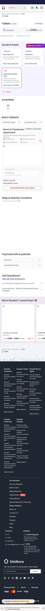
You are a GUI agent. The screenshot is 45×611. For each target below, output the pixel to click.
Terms (23, 587)
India (9, 538)
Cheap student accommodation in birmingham (35, 407)
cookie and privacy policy (13, 609)
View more (8, 412)
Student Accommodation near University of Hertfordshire (10, 465)
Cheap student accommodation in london (35, 377)
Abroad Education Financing (20, 502)
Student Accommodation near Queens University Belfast (10, 446)
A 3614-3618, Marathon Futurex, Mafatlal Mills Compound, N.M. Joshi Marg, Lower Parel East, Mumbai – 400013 (32, 550)
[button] (10, 183)
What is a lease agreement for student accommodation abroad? (23, 441)
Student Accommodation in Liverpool (23, 403)
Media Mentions (15, 491)
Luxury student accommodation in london (35, 400)
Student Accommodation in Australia (10, 384)
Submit (35, 571)
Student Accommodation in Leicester (23, 389)
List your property (16, 484)
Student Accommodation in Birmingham (23, 396)
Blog (11, 527)
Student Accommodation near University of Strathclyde (10, 455)
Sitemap (34, 587)
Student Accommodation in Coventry (23, 382)
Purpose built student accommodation (23, 432)
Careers (12, 520)
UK (8, 534)
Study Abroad (14, 498)
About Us (12, 509)
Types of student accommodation (23, 457)
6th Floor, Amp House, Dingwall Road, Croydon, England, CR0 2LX (31, 538)
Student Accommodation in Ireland (10, 398)
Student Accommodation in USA (10, 391)
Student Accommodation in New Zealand (10, 405)
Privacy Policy (9, 587)
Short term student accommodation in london (35, 392)
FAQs (11, 524)
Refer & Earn (14, 488)
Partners (12, 516)
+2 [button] (40, 141)
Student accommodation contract (23, 451)
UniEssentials (14, 495)
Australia (10, 541)
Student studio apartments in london (34, 384)
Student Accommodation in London (23, 374)
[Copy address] (19, 201)
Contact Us (13, 513)
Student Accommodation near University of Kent (10, 437)
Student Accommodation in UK (10, 377)
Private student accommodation (23, 426)
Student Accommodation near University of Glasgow (10, 428)
